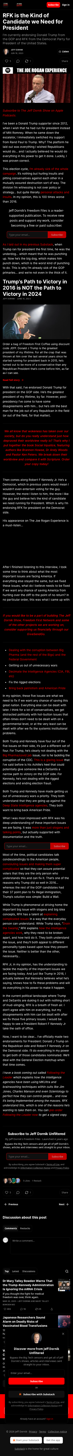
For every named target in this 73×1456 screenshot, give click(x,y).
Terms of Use (52, 1402)
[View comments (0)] (18, 61)
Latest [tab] (15, 1271)
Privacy (33, 1431)
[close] (63, 1334)
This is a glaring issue (48, 760)
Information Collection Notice (43, 1405)
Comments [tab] (11, 1228)
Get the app (53, 1440)
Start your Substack (27, 1440)
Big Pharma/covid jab (17, 755)
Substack (20, 1448)
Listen (65, 51)
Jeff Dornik (17, 50)
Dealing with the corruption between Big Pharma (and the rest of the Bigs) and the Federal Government (37, 654)
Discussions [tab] (28, 1271)
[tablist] (17, 1228)
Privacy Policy (36, 1409)
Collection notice (57, 1431)
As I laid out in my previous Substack (28, 244)
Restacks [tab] (25, 1228)
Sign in (66, 4)
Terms (42, 1431)
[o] (64, 1285)
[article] (36, 1295)
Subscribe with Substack (39, 1394)
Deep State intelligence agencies (25, 805)
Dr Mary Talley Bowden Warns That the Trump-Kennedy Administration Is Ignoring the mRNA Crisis (28, 1285)
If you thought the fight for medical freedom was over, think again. (23, 1295)
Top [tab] (7, 1271)
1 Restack (36, 1180)
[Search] (66, 1271)
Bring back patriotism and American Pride (37, 688)
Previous (13, 1204)
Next (62, 1204)
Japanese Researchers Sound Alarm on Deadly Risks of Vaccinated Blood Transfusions (25, 1321)
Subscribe (53, 4)
